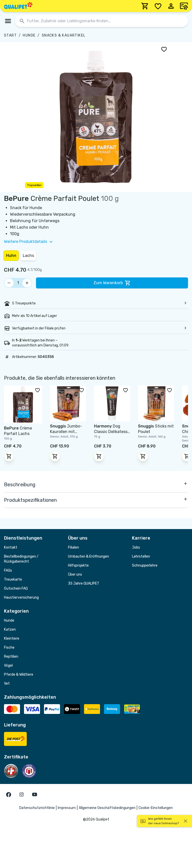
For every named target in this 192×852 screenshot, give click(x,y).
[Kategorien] (8, 21)
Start (10, 35)
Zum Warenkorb (108, 282)
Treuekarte (13, 579)
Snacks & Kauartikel (64, 35)
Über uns (75, 574)
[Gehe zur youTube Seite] (34, 794)
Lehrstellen (141, 556)
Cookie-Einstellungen (155, 808)
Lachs (28, 255)
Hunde (29, 35)
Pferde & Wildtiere (18, 674)
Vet (7, 683)
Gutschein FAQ (16, 588)
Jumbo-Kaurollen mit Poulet (66, 432)
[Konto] (171, 6)
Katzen (10, 629)
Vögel (8, 665)
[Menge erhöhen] (27, 282)
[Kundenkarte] (184, 6)
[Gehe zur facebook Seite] (8, 794)
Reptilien (11, 656)
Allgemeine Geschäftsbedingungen (107, 808)
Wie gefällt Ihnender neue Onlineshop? (163, 821)
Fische (9, 647)
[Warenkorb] (145, 6)
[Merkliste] (158, 6)
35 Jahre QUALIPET (83, 583)
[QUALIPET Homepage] (18, 6)
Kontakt (10, 547)
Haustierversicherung (21, 597)
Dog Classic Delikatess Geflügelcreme (111, 432)
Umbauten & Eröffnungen (88, 556)
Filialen (73, 547)
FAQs (8, 570)
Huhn (11, 255)
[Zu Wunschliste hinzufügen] (164, 49)
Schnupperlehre (145, 565)
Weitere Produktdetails (25, 241)
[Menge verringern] (9, 282)
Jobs (136, 547)
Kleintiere (11, 638)
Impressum (67, 808)
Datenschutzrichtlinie (37, 808)
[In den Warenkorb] (9, 456)
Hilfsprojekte (78, 565)
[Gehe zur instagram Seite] (21, 794)
